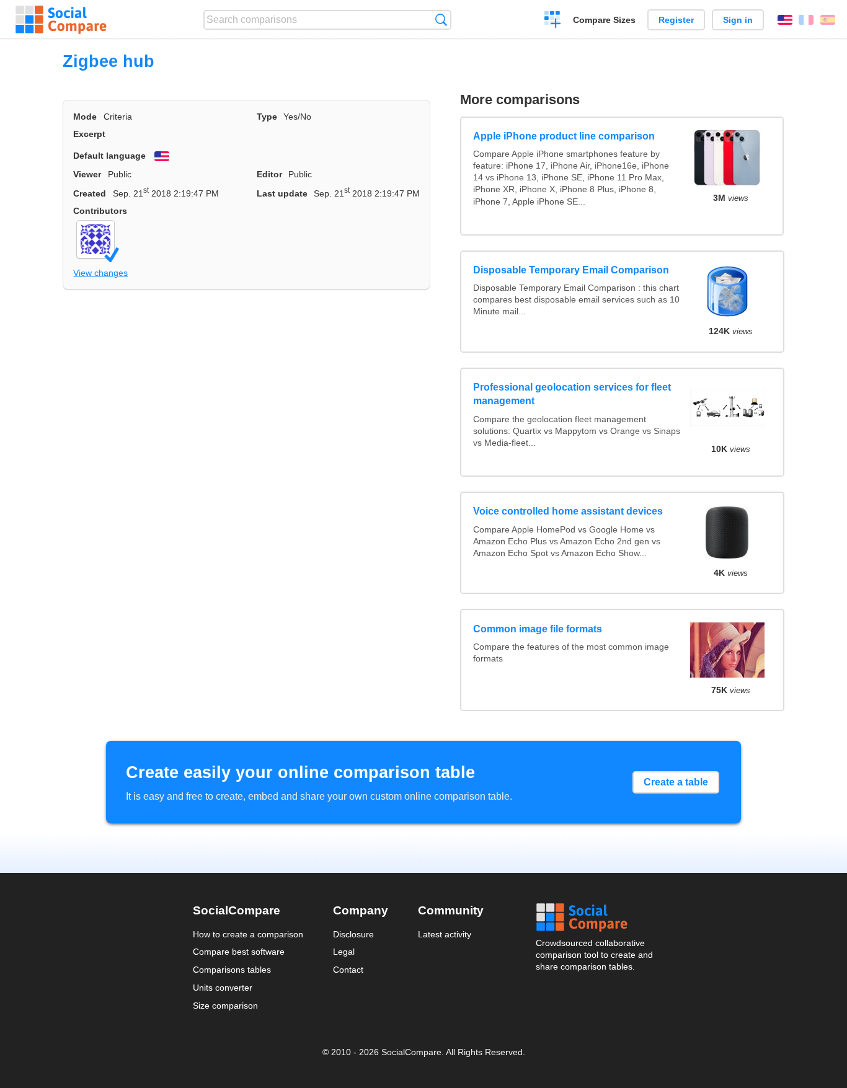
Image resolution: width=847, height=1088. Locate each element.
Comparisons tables (232, 970)
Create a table (676, 782)
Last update (282, 193)
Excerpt (89, 134)
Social (595, 917)
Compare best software (239, 952)
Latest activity (444, 934)
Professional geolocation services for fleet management (572, 394)
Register (676, 20)
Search (441, 19)
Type (267, 117)
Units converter (222, 988)
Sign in (738, 20)
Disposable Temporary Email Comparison (571, 270)
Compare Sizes (604, 20)
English (785, 20)
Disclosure (353, 934)
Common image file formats (537, 629)
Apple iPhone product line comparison (564, 136)
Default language (109, 156)
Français (806, 20)
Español (827, 20)
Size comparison (225, 1006)
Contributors (100, 211)
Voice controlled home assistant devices (568, 511)
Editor (269, 174)
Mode (85, 117)
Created (89, 193)
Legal (344, 952)
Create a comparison (552, 21)
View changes (100, 273)
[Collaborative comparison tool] (61, 20)
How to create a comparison (248, 934)
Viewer (87, 174)
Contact (348, 970)
